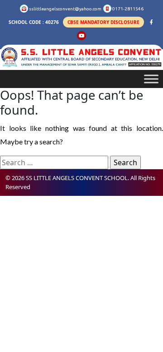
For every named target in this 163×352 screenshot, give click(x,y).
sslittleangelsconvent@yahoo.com (64, 8)
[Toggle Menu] (151, 79)
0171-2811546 (127, 8)
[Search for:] (54, 162)
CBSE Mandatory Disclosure (103, 22)
